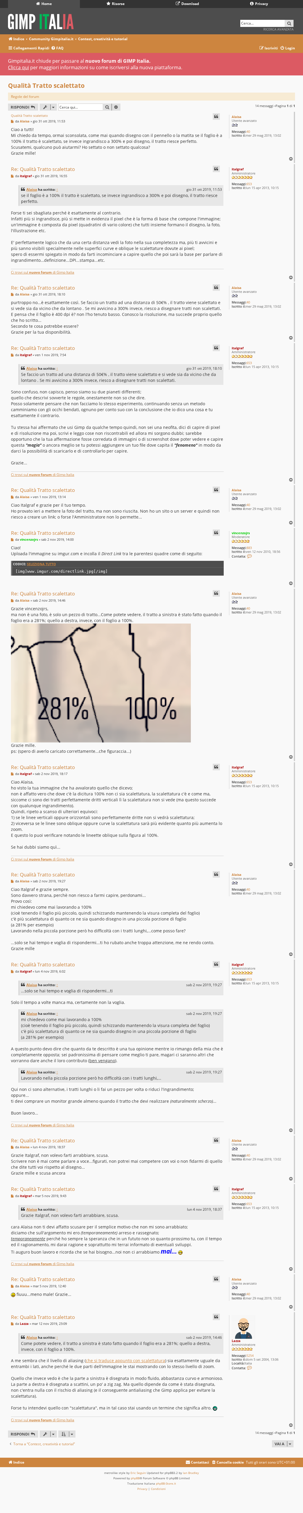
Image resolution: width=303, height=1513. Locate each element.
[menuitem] (57, 48)
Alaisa (236, 116)
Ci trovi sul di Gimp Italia (42, 272)
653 (249, 184)
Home (46, 3)
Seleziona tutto (41, 564)
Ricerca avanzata (278, 29)
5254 (250, 1355)
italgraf (238, 169)
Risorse (118, 3)
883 (249, 547)
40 (248, 131)
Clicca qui (18, 67)
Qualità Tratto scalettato (46, 85)
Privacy (261, 3)
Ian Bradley (191, 1473)
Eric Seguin (138, 1473)
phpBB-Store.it (166, 1483)
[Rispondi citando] (216, 116)
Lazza (236, 1340)
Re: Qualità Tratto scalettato (43, 169)
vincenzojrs (241, 533)
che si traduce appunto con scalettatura (125, 1360)
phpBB (135, 1478)
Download (189, 3)
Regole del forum (25, 96)
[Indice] (43, 20)
